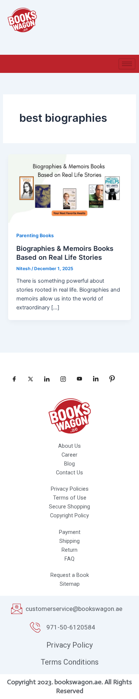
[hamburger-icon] (127, 63)
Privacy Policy (69, 645)
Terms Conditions (70, 662)
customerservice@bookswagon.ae (74, 608)
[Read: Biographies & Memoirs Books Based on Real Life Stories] (69, 188)
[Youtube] (76, 378)
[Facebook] (11, 378)
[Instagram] (60, 378)
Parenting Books (35, 235)
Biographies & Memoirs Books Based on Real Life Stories (64, 252)
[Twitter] (27, 378)
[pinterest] (109, 378)
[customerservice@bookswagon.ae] (16, 608)
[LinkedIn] (44, 378)
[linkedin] (93, 378)
